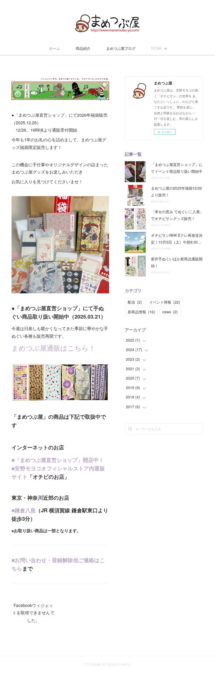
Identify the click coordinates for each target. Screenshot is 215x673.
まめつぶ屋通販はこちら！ (53, 347)
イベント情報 (164, 302)
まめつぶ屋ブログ (121, 48)
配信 (135, 302)
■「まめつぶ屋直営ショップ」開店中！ (58, 460)
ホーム (54, 48)
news (170, 311)
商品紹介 (83, 48)
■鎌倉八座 (24, 510)
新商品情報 (141, 311)
